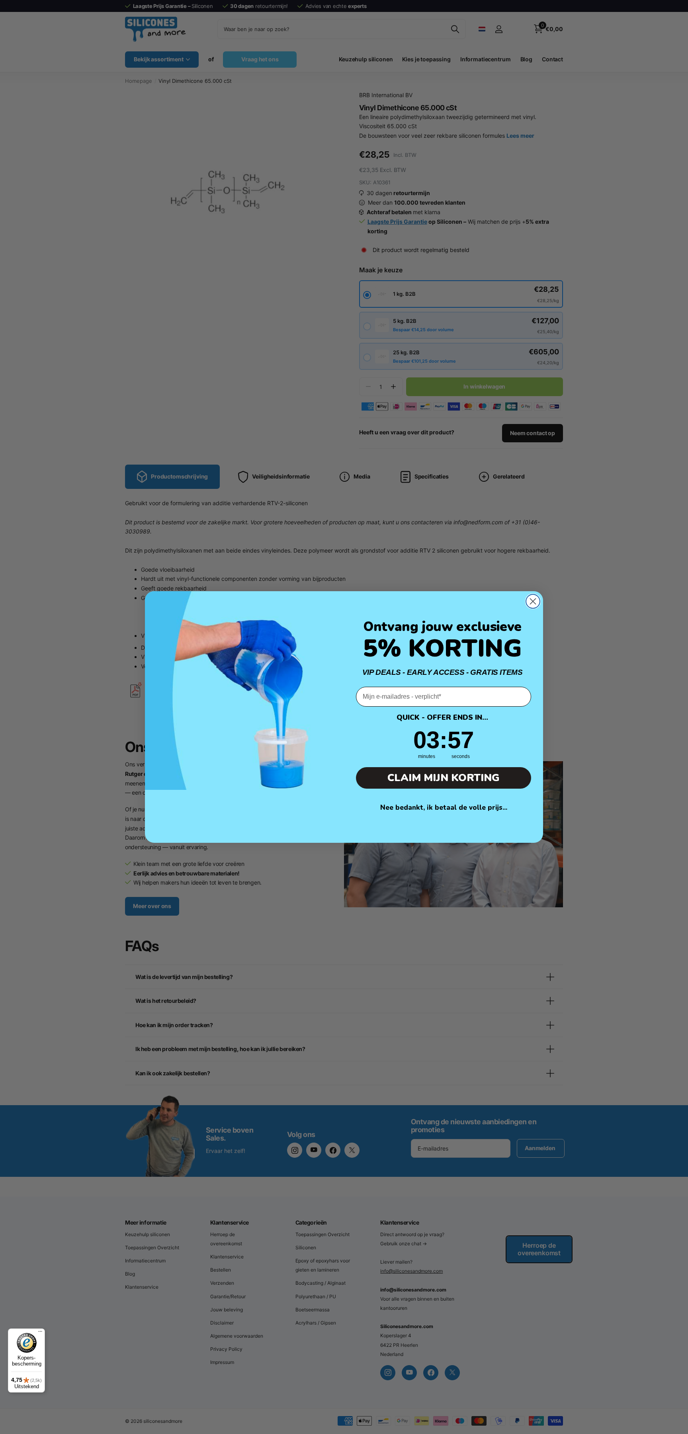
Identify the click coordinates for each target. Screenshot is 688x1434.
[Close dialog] (533, 601)
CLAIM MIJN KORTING (443, 778)
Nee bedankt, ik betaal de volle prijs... (443, 807)
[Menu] (40, 1333)
